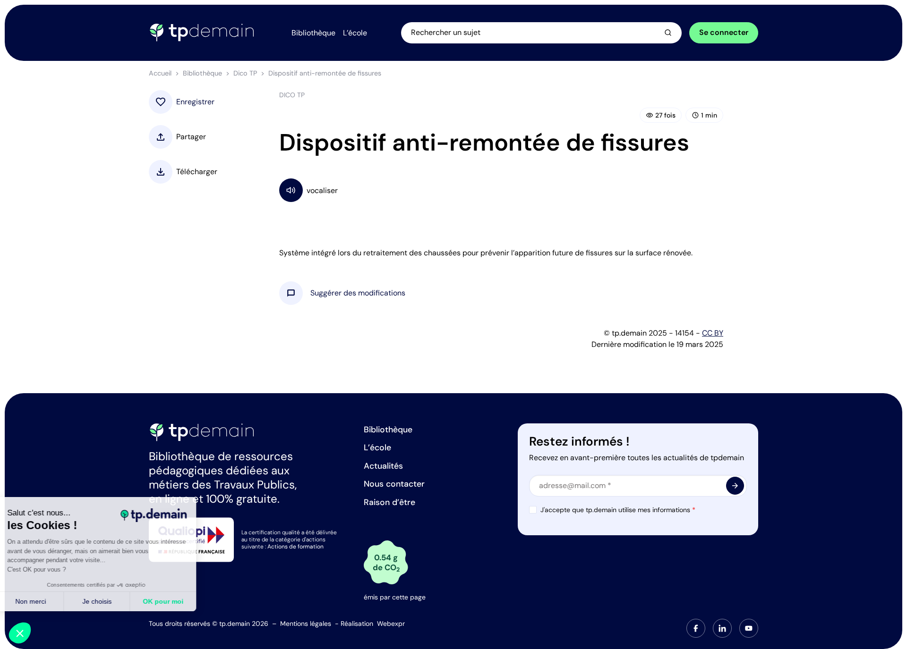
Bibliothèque (202, 73)
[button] (357, 293)
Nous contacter (394, 484)
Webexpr (391, 623)
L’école (377, 447)
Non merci (42, 601)
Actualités (383, 466)
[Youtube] (748, 628)
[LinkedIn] (722, 628)
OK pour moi (174, 601)
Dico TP (245, 73)
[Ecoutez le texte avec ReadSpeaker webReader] (501, 190)
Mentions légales (305, 623)
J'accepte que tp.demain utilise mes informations (617, 510)
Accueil (160, 73)
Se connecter (723, 32)
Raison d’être (389, 502)
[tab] (695, 628)
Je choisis (108, 601)
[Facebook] (695, 628)
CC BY (712, 333)
